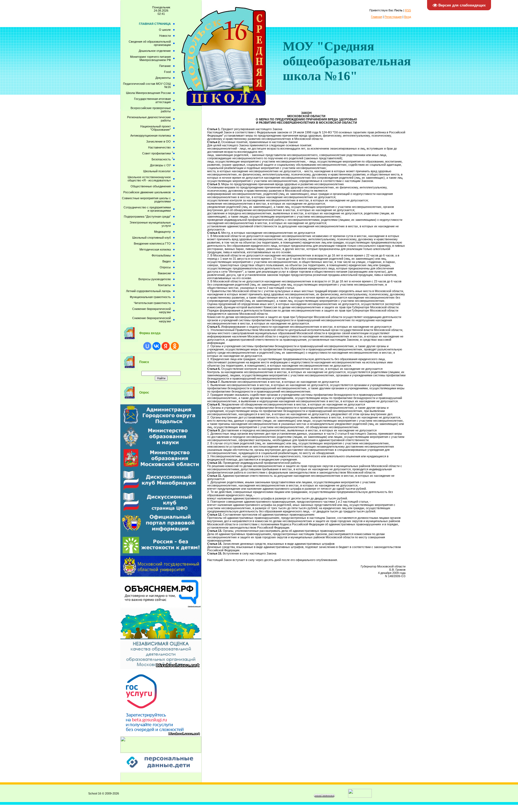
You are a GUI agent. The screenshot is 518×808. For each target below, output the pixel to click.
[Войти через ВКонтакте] (156, 346)
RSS (408, 10)
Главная (376, 16)
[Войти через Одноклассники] (175, 346)
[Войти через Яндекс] (166, 346)
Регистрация (393, 16)
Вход (407, 16)
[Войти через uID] (147, 346)
